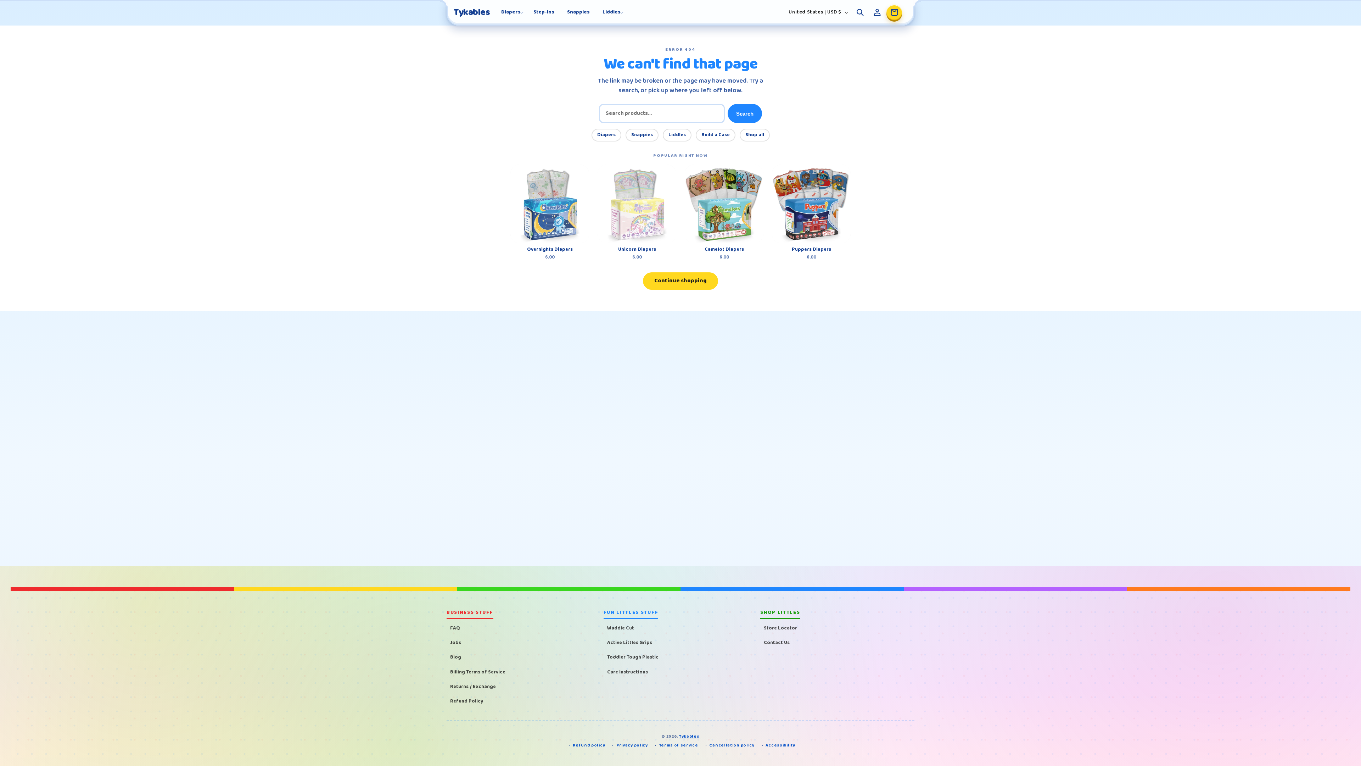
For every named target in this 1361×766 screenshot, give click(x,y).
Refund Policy (466, 701)
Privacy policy (632, 745)
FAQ (455, 628)
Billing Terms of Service (477, 672)
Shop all (754, 135)
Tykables (689, 736)
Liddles (677, 135)
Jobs (455, 642)
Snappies (642, 135)
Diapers (606, 135)
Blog (455, 657)
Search (745, 114)
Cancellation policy (731, 745)
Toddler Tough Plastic (633, 657)
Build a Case (715, 135)
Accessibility (780, 745)
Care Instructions (627, 672)
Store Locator (780, 628)
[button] (510, 12)
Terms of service (678, 745)
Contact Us (777, 642)
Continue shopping (680, 280)
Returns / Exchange (473, 686)
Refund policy (589, 745)
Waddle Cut (620, 628)
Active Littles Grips (629, 642)
